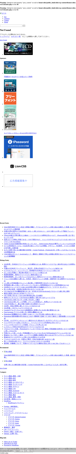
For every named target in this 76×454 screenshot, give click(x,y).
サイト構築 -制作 (10, 380)
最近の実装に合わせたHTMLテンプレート (19, 293)
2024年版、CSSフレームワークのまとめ (18, 308)
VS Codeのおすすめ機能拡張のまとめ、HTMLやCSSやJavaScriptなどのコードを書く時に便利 (37, 291)
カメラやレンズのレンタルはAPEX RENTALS (20, 133)
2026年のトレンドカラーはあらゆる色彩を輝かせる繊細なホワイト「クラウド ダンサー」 (36, 287)
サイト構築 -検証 (10, 395)
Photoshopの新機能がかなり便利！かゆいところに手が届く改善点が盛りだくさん (32, 314)
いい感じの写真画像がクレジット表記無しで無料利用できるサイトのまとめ (31, 283)
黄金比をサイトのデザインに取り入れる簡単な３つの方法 (24, 337)
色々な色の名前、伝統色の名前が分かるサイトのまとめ (24, 289)
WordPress (7, 401)
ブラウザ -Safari (13, 423)
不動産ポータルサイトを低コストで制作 (18, 76)
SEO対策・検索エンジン (12, 399)
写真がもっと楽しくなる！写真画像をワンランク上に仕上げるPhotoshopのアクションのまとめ (37, 333)
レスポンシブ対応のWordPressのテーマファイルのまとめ (24, 327)
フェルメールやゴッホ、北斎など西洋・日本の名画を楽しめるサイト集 (29, 339)
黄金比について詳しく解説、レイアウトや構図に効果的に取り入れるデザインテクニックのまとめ (39, 335)
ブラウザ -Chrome (14, 425)
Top (5, 17)
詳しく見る (29, 451)
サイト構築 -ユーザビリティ (14, 382)
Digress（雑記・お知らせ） (13, 431)
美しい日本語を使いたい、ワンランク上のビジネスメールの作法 (27, 341)
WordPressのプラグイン (16, 403)
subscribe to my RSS (10, 443)
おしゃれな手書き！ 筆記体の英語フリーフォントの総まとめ (25, 272)
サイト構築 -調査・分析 (12, 376)
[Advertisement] (38, 203)
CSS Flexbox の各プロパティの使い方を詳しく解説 (22, 300)
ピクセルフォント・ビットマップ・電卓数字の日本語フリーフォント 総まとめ (32, 270)
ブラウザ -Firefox (14, 419)
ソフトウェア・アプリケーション (16, 413)
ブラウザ (7, 415)
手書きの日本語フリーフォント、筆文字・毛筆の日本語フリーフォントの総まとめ (33, 268)
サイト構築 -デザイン (11, 386)
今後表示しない (19, 451)
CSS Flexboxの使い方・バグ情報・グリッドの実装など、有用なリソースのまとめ (32, 302)
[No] (33, 451)
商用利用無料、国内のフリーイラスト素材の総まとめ (23, 275)
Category (7, 18)
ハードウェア (8, 411)
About (6, 22)
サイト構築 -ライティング (13, 384)
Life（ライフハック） (11, 429)
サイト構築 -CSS (10, 388)
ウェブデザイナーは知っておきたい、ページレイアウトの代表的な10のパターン (32, 322)
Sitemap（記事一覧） (11, 433)
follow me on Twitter (10, 441)
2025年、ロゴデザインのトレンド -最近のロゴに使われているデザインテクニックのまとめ (36, 320)
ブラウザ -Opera (13, 421)
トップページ (5, 36)
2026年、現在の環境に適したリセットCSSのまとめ (22, 306)
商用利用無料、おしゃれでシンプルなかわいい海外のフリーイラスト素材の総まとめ (34, 277)
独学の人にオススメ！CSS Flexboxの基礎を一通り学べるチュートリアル (29, 297)
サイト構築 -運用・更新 (12, 397)
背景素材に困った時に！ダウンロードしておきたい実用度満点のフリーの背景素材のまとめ (36, 285)
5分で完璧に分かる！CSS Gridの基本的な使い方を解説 (23, 295)
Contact (6, 20)
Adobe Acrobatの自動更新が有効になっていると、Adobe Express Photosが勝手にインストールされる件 (39, 244)
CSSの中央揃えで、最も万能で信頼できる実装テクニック (24, 304)
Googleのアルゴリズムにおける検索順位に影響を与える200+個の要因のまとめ (31, 310)
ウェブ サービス (9, 408)
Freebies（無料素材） (11, 406)
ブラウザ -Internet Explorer (17, 417)
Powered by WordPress (11, 445)
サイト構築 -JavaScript (11, 390)
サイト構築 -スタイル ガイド (14, 393)
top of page (3, 40)
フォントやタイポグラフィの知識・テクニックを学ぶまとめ (25, 325)
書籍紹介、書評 (9, 427)
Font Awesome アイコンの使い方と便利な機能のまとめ (23, 312)
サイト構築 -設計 (10, 378)
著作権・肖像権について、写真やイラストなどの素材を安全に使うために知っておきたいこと (37, 343)
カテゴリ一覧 (16, 36)
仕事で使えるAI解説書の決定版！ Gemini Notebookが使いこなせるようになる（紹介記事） (36, 365)
